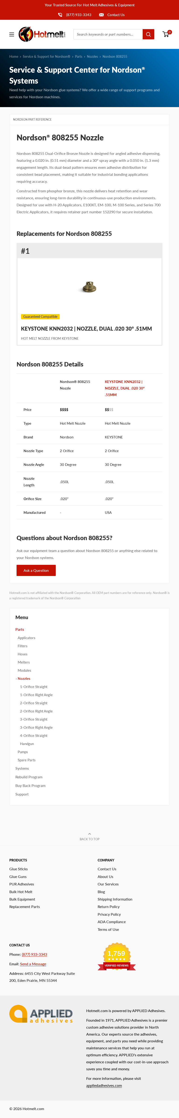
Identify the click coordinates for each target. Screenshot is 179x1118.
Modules (24, 670)
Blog (101, 891)
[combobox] (108, 34)
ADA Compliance (112, 921)
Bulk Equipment (22, 899)
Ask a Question (36, 570)
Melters (24, 662)
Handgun (27, 744)
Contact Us (116, 15)
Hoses (23, 654)
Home (13, 56)
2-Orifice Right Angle (36, 711)
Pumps (23, 752)
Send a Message (33, 964)
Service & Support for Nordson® (46, 56)
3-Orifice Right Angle (36, 727)
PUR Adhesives (21, 884)
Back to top (90, 839)
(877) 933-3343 (74, 14)
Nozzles (92, 56)
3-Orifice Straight (33, 719)
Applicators (26, 638)
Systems (22, 768)
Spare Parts (27, 760)
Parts (78, 56)
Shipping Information (115, 899)
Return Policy (109, 906)
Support (22, 794)
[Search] (148, 34)
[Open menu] (11, 34)
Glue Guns (18, 876)
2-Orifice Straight (33, 703)
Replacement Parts (24, 906)
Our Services (108, 884)
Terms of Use (108, 929)
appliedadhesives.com (104, 1085)
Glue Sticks (18, 869)
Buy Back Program (30, 785)
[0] (166, 34)
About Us (105, 876)
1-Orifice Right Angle (36, 695)
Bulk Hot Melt (20, 891)
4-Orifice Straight (33, 735)
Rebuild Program (28, 777)
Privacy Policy (109, 914)
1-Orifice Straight (33, 686)
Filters (23, 646)
